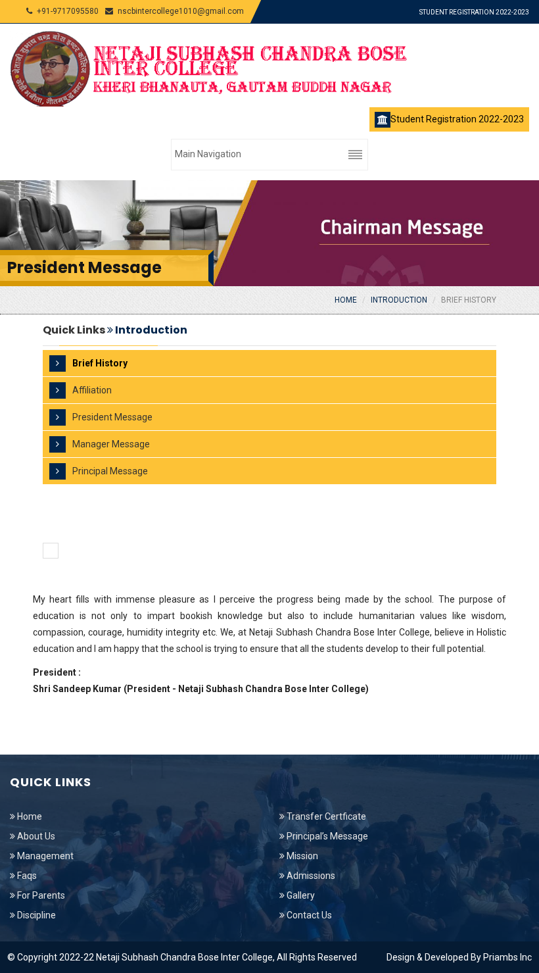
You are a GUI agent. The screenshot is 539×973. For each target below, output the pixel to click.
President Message (112, 417)
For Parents (40, 895)
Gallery (300, 895)
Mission (301, 856)
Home (346, 300)
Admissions (310, 875)
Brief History (468, 300)
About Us (35, 836)
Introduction (399, 300)
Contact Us (308, 915)
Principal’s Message (326, 836)
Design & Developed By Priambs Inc (459, 957)
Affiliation (92, 390)
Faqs (26, 875)
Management (44, 856)
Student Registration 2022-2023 (474, 12)
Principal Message (110, 471)
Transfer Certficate (325, 816)
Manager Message (111, 444)
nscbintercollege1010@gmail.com (181, 11)
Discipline (35, 915)
